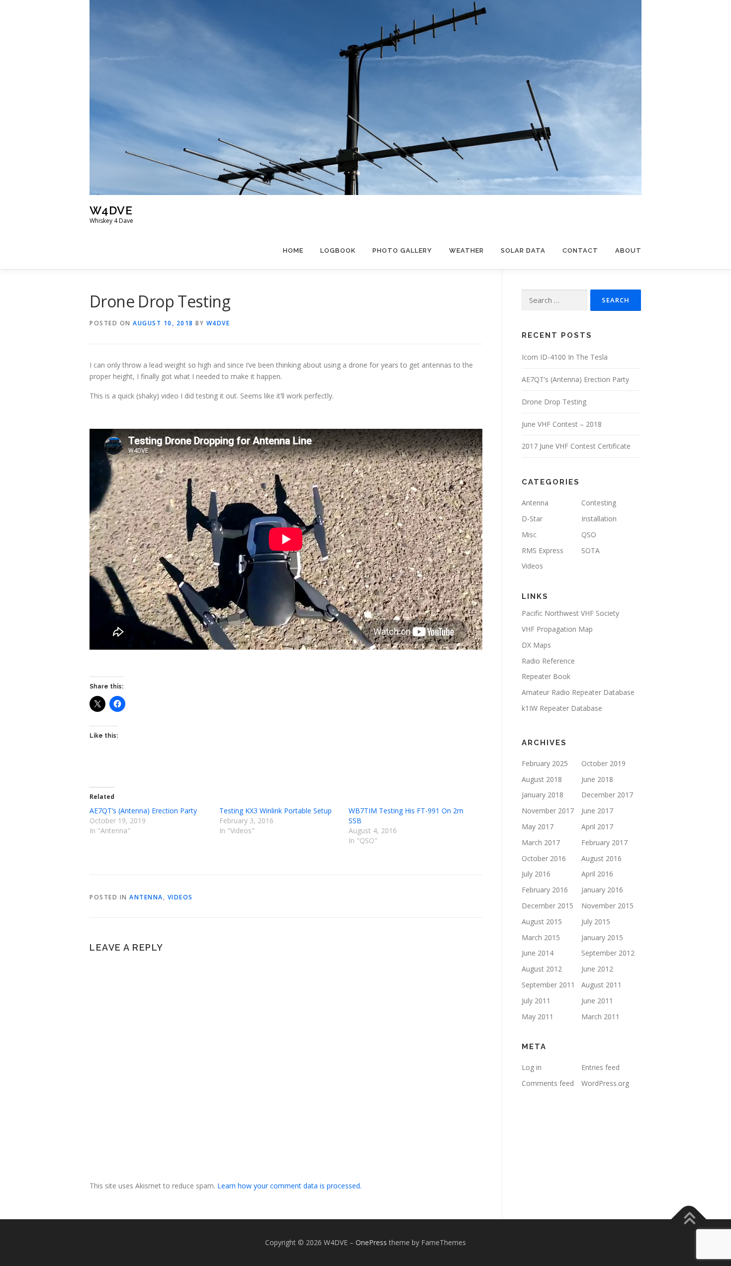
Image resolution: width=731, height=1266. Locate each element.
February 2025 (545, 763)
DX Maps (536, 645)
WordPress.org (605, 1083)
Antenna (146, 897)
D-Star (532, 518)
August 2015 (542, 921)
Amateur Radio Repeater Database (578, 692)
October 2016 (544, 858)
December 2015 (547, 905)
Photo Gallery (402, 250)
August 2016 (601, 858)
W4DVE (111, 210)
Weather (466, 250)
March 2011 (600, 1016)
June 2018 (597, 779)
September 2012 (608, 953)
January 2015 (602, 937)
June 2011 (597, 1000)
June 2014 (537, 953)
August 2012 (542, 969)
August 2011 (601, 984)
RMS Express (542, 550)
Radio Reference (548, 661)
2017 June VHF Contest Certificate (576, 446)
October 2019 (603, 763)
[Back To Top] (689, 1219)
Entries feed (600, 1067)
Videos (180, 897)
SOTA (590, 550)
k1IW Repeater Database (562, 708)
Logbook (338, 250)
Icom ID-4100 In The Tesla (565, 357)
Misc (529, 534)
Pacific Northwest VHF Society (570, 613)
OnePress (371, 1242)
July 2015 (595, 921)
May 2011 (537, 1016)
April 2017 (597, 826)
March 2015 (541, 937)
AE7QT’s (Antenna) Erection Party (143, 810)
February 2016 (545, 889)
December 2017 (607, 794)
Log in (532, 1067)
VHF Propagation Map (557, 629)
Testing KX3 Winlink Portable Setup (275, 810)
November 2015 (607, 905)
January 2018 (542, 794)
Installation (599, 518)
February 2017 (604, 842)
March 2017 (541, 842)
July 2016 (536, 873)
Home (293, 250)
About (628, 250)
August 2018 (542, 779)
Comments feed (548, 1083)
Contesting (598, 502)
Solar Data (523, 250)
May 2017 (537, 826)
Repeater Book (546, 676)
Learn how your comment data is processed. (289, 1185)
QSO (588, 534)
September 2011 (548, 984)
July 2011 (536, 1000)
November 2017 (548, 810)
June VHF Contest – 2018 (562, 424)
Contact (580, 250)
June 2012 (597, 969)
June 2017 (597, 810)
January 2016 (602, 889)
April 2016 (597, 873)
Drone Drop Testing (554, 401)
